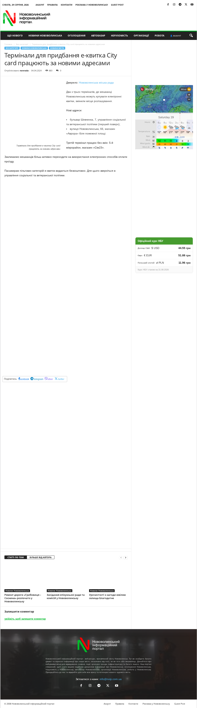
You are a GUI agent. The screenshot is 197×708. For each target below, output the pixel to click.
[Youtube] (192, 5)
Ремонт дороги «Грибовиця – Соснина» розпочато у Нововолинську (22, 598)
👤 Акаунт (175, 35)
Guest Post (117, 4)
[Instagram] (174, 5)
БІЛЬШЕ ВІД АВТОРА (41, 557)
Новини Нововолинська (45, 35)
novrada (24, 70)
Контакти (66, 4)
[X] (186, 5)
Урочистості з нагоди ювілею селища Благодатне (107, 596)
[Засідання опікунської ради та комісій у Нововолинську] (66, 577)
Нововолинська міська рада (96, 82)
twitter (61, 379)
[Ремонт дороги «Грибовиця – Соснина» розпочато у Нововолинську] (23, 577)
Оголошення (76, 35)
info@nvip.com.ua (111, 679)
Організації (141, 35)
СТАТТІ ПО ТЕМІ (16, 557)
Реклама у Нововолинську (91, 4)
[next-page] (126, 557)
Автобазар (98, 35)
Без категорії (22, 44)
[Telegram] (180, 5)
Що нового (15, 35)
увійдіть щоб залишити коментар (25, 618)
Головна (8, 44)
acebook (24, 379)
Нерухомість (119, 35)
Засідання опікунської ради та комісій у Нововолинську (66, 596)
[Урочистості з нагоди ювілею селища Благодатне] (108, 577)
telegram (38, 379)
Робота (159, 35)
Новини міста (57, 48)
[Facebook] (168, 5)
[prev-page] (121, 557)
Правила (52, 4)
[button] (191, 35)
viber (50, 379)
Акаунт (40, 4)
